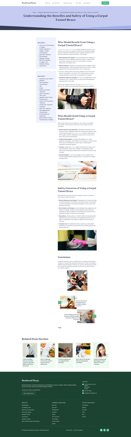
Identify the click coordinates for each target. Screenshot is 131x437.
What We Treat (68, 3)
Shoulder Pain (55, 409)
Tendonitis (42, 106)
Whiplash (41, 80)
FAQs (83, 412)
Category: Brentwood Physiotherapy (48, 12)
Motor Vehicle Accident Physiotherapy (31, 421)
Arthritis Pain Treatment (45, 104)
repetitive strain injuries (88, 84)
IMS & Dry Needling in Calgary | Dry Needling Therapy (44, 62)
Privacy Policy (69, 430)
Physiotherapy (43, 56)
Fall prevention (43, 99)
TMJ (40, 86)
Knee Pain (54, 412)
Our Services (55, 3)
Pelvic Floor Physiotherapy (28, 409)
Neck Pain (54, 407)
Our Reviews (86, 3)
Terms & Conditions (78, 430)
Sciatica (54, 423)
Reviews (84, 407)
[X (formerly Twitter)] (104, 430)
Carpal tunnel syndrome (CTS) (65, 49)
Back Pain (54, 405)
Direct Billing (85, 405)
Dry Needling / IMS (26, 407)
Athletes (61, 71)
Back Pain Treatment (45, 54)
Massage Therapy (44, 58)
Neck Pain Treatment (45, 108)
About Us (47, 3)
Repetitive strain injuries (46, 97)
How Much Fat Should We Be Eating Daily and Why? (83, 361)
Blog (83, 414)
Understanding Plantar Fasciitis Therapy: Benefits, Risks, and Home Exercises (28, 363)
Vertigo (53, 414)
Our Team (78, 3)
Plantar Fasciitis (55, 421)
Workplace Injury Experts (46, 78)
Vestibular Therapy (26, 419)
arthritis (73, 147)
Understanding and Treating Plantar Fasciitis (64, 361)
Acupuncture (43, 65)
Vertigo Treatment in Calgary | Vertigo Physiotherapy (45, 50)
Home (34, 12)
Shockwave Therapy (26, 412)
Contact (105, 3)
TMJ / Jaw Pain (55, 416)
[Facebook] (101, 430)
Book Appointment (29, 393)
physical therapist (78, 133)
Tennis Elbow (55, 419)
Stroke (41, 88)
